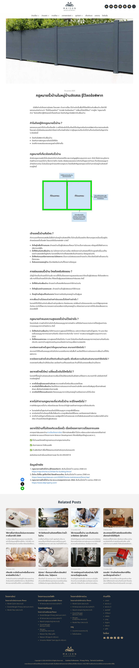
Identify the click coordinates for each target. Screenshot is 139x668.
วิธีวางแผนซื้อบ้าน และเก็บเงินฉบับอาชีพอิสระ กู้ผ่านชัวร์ (84, 534)
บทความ (97, 15)
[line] (129, 6)
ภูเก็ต (106, 629)
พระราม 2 (108, 604)
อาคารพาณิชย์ (66, 15)
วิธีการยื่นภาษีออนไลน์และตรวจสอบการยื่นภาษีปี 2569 (20, 534)
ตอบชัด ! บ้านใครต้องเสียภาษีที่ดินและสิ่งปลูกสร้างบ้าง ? (117, 574)
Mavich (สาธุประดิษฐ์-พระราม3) (50, 621)
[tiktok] (120, 6)
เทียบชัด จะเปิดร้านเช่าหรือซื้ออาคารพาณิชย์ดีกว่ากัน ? (20, 574)
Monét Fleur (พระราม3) (15, 610)
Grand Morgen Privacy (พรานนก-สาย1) (20, 607)
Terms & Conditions (96, 660)
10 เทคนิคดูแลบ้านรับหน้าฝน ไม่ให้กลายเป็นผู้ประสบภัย (84, 574)
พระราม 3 (108, 607)
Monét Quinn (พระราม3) (15, 604)
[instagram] (125, 6)
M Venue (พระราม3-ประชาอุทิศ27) (51, 604)
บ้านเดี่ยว (34, 15)
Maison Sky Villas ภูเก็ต (47, 634)
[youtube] (115, 6)
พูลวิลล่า (78, 15)
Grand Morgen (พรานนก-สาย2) (45, 625)
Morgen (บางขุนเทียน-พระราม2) (47, 630)
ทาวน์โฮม (54, 15)
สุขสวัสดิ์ (107, 610)
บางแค (107, 600)
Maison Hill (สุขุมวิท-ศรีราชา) (49, 637)
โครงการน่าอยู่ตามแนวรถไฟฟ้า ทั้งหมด (50, 600)
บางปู (106, 619)
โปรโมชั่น (105, 15)
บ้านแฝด (44, 15)
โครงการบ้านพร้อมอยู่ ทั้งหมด (47, 612)
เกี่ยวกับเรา (88, 15)
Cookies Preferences (72, 660)
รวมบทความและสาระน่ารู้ (80, 631)
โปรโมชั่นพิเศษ (76, 634)
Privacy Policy (84, 660)
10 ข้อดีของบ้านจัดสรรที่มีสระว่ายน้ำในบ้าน (52, 534)
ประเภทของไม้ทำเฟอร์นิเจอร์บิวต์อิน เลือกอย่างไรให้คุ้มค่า (117, 534)
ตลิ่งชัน (107, 616)
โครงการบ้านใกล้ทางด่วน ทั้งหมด (81, 600)
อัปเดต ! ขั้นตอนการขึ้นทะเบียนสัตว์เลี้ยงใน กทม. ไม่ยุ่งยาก (52, 574)
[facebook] (111, 6)
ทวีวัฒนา (108, 613)
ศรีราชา (107, 626)
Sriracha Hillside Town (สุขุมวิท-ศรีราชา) (53, 640)
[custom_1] (106, 6)
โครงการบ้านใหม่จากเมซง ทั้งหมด (15, 600)
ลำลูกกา (107, 622)
